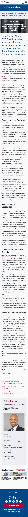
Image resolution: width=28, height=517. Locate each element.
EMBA (22, 386)
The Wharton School (7, 393)
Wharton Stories (5, 13)
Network (13, 391)
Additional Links (13, 492)
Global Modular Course (7, 257)
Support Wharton (14, 505)
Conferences (5, 386)
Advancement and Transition (11, 381)
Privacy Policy (17, 511)
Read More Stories (21, 470)
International (5, 391)
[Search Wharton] (23, 2)
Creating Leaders (15, 386)
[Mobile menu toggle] (26, 2)
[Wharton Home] (5, 2)
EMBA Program (11, 401)
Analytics (9, 383)
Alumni (3, 383)
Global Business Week (16, 181)
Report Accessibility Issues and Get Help (14, 513)
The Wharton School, (11, 509)
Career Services (17, 383)
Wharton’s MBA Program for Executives (11, 76)
